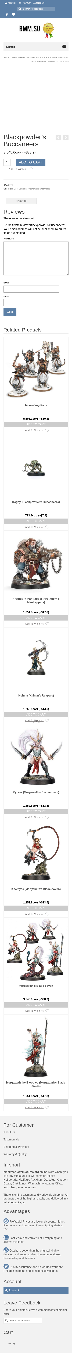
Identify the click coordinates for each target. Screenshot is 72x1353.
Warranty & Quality (15, 1154)
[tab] (21, 201)
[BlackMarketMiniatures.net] (36, 30)
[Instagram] (13, 15)
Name (6, 283)
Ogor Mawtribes (20, 189)
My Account (12, 1290)
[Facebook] (6, 15)
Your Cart (33, 3)
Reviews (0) (21, 201)
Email (6, 296)
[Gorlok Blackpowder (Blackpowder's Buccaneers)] (58, 137)
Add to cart (30, 162)
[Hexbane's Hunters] (66, 137)
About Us (9, 1132)
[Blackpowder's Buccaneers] (36, 99)
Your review (9, 239)
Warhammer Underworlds (39, 189)
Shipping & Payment (16, 1146)
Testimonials (11, 1139)
